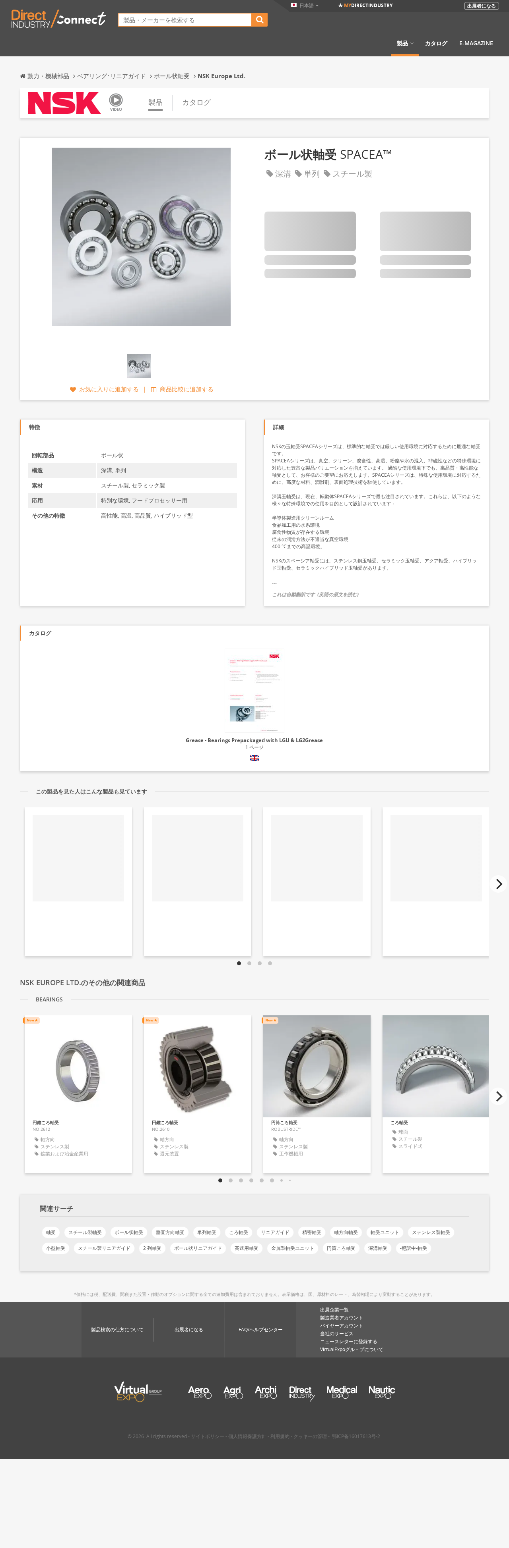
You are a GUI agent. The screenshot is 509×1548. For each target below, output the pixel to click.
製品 (402, 43)
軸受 (51, 1232)
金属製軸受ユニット (292, 1248)
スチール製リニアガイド (104, 1248)
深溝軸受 (377, 1248)
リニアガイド (275, 1232)
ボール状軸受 (129, 1232)
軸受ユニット (385, 1232)
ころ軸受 (238, 1232)
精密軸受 (311, 1232)
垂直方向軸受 (170, 1232)
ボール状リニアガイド (198, 1248)
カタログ (436, 43)
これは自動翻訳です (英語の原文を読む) (315, 594)
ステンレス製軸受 (431, 1232)
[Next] (498, 884)
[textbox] (185, 20)
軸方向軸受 (346, 1232)
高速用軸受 (246, 1248)
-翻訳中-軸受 (413, 1248)
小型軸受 (55, 1248)
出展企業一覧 (334, 1309)
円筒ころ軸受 (341, 1248)
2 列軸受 (152, 1248)
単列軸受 (206, 1232)
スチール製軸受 (85, 1232)
